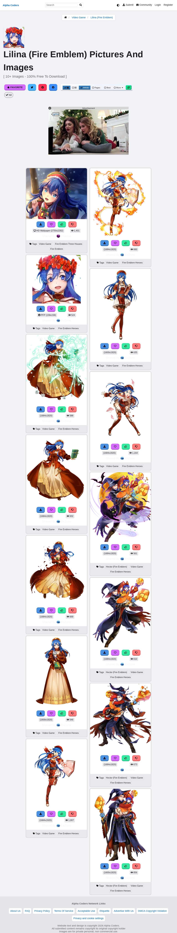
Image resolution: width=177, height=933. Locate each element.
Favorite (16, 87)
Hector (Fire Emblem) (116, 567)
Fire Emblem (56, 249)
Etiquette (104, 911)
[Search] (80, 5)
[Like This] (62, 224)
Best (108, 88)
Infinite (86, 88)
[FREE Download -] (41, 224)
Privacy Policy (42, 911)
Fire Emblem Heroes (68, 328)
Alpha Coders (11, 5)
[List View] (74, 88)
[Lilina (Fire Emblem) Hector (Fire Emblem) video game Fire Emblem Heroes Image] (120, 541)
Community (145, 4)
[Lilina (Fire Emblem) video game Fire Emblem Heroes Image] (56, 403)
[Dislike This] (72, 224)
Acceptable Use (86, 911)
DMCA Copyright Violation (152, 911)
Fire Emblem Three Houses (68, 244)
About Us (15, 911)
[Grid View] (66, 88)
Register (168, 4)
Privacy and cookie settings (88, 918)
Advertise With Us (124, 911)
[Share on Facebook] (53, 87)
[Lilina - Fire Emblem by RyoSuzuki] (56, 218)
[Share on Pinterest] (42, 87)
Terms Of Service (63, 911)
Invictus (66, 236)
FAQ (27, 911)
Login (158, 4)
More (118, 88)
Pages (97, 88)
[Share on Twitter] (32, 87)
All (10, 95)
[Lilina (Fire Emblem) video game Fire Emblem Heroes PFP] (56, 302)
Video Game (79, 17)
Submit (129, 4)
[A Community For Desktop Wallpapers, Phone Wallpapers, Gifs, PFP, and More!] (65, 17)
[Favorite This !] (51, 224)
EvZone (66, 320)
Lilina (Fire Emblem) (102, 17)
